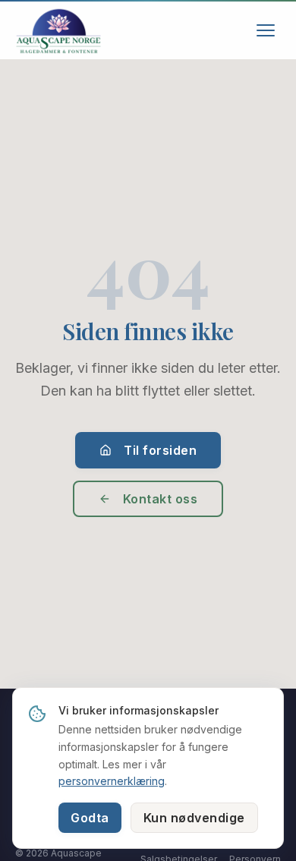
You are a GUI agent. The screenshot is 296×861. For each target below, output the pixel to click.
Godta (90, 817)
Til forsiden (160, 450)
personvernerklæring (111, 780)
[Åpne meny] (265, 30)
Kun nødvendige (194, 817)
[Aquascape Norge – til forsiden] (58, 30)
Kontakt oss (160, 498)
